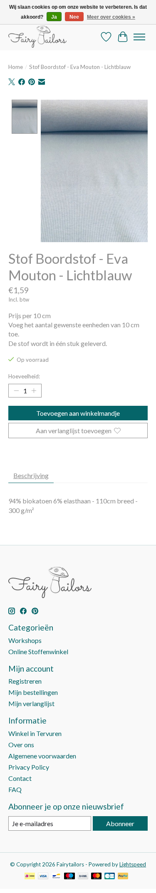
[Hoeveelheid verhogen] (33, 390)
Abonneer (120, 823)
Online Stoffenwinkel (38, 651)
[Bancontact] (56, 877)
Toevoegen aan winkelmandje (78, 413)
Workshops (25, 640)
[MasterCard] (96, 877)
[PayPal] (123, 877)
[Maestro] (69, 877)
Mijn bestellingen (33, 692)
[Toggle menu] (139, 37)
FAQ (15, 789)
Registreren (25, 681)
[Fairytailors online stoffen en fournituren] (37, 37)
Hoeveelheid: (24, 376)
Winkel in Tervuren (35, 733)
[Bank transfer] (83, 877)
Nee (74, 17)
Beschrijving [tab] (31, 475)
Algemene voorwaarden (42, 756)
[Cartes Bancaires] (109, 877)
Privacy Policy (28, 767)
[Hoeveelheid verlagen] (16, 390)
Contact (20, 778)
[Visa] (43, 877)
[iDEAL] (30, 877)
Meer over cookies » (111, 17)
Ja (54, 17)
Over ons (21, 744)
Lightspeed (132, 864)
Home (15, 67)
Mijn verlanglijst (31, 703)
